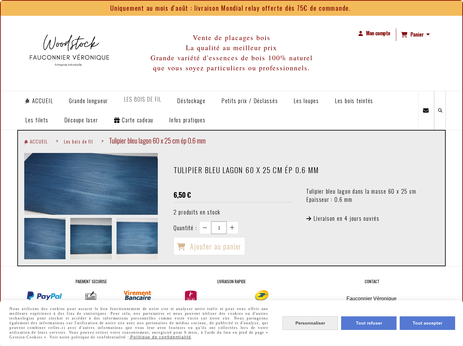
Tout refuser (369, 322)
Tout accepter (427, 322)
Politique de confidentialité (160, 337)
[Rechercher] (440, 110)
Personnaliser (310, 322)
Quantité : (185, 228)
